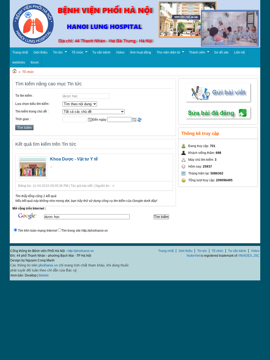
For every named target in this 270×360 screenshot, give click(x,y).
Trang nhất (166, 251)
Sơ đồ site (221, 52)
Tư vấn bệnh (101, 52)
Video (120, 52)
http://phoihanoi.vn (81, 251)
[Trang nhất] (14, 72)
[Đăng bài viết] (218, 103)
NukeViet (193, 255)
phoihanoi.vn (48, 265)
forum (35, 62)
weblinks (18, 62)
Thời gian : (23, 119)
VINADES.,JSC (248, 255)
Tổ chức (77, 52)
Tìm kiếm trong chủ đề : (32, 111)
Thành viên (197, 52)
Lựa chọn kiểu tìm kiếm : (32, 104)
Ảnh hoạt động (140, 52)
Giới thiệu (40, 52)
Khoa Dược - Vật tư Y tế (74, 159)
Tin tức (58, 52)
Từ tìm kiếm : (24, 96)
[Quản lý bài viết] (218, 119)
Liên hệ (239, 52)
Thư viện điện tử (168, 52)
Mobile (44, 275)
